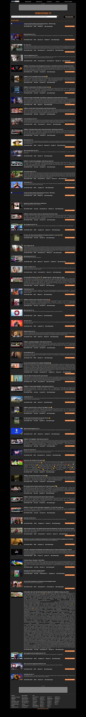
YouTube (36, 72)
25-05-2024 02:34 (28, 658)
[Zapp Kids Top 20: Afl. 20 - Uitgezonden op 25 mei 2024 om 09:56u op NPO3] (17, 523)
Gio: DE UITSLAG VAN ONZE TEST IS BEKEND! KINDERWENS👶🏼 (37, 363)
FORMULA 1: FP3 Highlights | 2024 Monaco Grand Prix (36, 439)
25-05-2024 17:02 (28, 381)
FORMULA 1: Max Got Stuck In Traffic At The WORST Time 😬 (38, 407)
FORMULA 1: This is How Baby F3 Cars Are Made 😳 (36, 76)
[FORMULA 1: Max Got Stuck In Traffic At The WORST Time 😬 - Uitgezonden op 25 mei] (17, 413)
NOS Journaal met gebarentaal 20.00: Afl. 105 (35, 663)
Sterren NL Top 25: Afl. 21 (30, 450)
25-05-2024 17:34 (28, 347)
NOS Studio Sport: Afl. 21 (29, 34)
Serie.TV (49, 707)
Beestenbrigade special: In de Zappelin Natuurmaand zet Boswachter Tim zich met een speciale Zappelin (49, 528)
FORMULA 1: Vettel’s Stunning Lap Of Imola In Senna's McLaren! (39, 497)
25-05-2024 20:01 (28, 145)
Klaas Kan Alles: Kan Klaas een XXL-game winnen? (36, 376)
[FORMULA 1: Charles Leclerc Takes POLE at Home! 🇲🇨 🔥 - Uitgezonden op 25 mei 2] (17, 305)
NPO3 (35, 187)
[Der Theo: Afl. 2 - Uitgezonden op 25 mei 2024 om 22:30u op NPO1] (17, 50)
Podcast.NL (49, 1)
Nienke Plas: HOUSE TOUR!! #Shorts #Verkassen (35, 203)
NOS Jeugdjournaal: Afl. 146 (30, 224)
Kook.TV (48, 178)
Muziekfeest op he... (15, 701)
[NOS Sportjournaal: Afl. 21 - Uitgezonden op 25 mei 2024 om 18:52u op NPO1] (17, 261)
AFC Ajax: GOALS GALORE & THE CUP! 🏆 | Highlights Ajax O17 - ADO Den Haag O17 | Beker (44, 277)
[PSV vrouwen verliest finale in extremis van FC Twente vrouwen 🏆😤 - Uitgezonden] (17, 491)
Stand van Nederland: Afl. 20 (30, 55)
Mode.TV (41, 705)
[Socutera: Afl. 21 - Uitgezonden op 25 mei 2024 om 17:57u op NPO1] (17, 326)
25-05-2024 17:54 (28, 336)
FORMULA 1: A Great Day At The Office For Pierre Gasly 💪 (37, 87)
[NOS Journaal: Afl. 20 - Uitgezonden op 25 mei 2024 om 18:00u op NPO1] (17, 315)
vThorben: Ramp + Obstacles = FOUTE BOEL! (34, 560)
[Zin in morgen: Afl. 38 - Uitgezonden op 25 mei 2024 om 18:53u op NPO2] (17, 251)
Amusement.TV (41, 50)
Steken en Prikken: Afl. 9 (30, 267)
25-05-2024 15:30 (28, 402)
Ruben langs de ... (25, 698)
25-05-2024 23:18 (28, 39)
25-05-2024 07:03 (28, 587)
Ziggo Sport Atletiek (15, 697)
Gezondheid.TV (36, 705)
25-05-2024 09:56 (28, 523)
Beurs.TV (34, 698)
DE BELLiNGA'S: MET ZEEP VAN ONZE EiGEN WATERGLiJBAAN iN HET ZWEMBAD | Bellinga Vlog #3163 (46, 592)
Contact (57, 1)
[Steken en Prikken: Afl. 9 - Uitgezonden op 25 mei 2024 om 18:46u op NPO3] (17, 272)
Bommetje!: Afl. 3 (28, 182)
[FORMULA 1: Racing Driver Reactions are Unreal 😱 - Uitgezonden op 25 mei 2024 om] (17, 481)
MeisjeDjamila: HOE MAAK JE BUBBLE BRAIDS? (34, 571)
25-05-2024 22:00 (28, 61)
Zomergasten (24, 707)
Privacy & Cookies (68, 1)
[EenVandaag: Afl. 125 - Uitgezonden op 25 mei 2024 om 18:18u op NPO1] (17, 294)
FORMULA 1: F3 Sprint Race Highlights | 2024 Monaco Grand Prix (39, 386)
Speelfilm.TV (57, 697)
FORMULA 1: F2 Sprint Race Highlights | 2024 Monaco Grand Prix (38, 161)
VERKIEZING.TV (43, 13)
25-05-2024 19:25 (28, 178)
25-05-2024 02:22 (28, 669)
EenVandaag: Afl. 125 (29, 289)
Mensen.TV (58, 61)
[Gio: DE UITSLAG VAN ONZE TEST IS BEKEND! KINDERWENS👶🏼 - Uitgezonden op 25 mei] (17, 368)
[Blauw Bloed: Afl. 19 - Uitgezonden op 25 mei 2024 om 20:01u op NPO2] (17, 145)
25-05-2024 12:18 (28, 455)
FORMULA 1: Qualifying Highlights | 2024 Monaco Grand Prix (37, 342)
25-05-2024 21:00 (28, 114)
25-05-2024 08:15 (28, 544)
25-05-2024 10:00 (28, 513)
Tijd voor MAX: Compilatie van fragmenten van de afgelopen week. (40, 581)
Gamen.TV (42, 567)
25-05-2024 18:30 (28, 285)
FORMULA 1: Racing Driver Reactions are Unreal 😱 (35, 475)
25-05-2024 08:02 (28, 555)
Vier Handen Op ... (25, 702)
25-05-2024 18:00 (28, 315)
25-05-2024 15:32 (28, 392)
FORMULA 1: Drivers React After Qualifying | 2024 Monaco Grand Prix (40, 108)
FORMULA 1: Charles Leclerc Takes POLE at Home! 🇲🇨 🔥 (37, 299)
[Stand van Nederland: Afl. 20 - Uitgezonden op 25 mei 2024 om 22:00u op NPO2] (17, 61)
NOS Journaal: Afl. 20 (29, 310)
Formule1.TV (42, 72)
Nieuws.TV (40, 104)
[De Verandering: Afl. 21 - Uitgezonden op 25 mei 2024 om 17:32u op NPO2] (17, 358)
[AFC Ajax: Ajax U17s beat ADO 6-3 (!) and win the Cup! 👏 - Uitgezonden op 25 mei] (17, 423)
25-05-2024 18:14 (28, 305)
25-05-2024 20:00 (28, 156)
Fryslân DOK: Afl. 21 (28, 397)
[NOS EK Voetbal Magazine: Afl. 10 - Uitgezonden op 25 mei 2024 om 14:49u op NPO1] (17, 434)
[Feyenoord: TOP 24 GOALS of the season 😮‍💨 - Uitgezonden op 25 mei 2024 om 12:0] (17, 465)
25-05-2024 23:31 (28, 26)
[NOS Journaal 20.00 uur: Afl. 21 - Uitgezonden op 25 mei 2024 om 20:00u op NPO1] (17, 156)
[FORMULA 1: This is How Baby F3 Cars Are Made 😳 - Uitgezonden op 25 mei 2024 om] (17, 82)
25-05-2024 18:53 (28, 252)
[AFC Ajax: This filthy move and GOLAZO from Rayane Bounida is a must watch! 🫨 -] (17, 240)
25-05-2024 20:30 (28, 135)
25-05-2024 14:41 (28, 446)
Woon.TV (56, 704)
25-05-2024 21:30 (28, 82)
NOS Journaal (24, 697)
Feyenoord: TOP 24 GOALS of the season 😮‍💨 (34, 460)
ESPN (35, 26)
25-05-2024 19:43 (28, 167)
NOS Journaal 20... (15, 702)
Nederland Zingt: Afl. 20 (29, 331)
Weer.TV (56, 702)
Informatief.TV (50, 50)
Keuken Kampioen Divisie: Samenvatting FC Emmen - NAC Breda (39, 193)
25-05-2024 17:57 (28, 326)
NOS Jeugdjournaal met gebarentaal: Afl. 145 (35, 653)
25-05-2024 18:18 (28, 294)
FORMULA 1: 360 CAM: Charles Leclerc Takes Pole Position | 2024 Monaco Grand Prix (43, 129)
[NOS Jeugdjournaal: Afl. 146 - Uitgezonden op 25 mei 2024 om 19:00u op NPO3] (17, 230)
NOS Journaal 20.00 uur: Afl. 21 (31, 150)
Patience (13, 700)
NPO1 (35, 39)
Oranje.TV (53, 145)
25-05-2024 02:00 (28, 679)
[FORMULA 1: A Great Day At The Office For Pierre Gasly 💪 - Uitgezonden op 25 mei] (17, 92)
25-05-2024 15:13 (28, 413)
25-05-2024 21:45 (28, 72)
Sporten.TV (40, 39)
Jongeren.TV (41, 187)
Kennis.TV (49, 124)
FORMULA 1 (13, 698)
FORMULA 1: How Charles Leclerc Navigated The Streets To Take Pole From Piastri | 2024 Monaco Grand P (49, 66)
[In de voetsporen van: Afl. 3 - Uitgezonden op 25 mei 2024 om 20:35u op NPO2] (17, 124)
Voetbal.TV (40, 26)
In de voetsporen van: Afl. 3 (30, 119)
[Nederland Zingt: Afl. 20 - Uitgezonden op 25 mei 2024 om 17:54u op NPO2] (17, 336)
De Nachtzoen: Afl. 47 (29, 674)
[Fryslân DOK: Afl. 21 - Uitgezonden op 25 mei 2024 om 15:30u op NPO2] (17, 402)
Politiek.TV (49, 704)
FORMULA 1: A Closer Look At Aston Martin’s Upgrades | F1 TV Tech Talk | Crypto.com (43, 507)
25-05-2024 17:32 (28, 358)
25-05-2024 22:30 (28, 50)
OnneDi (12, 705)
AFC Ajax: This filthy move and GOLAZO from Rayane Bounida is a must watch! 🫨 (43, 235)
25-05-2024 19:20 (28, 187)
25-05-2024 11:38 (28, 493)
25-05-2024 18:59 (28, 237)
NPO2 (35, 61)
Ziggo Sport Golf (14, 707)
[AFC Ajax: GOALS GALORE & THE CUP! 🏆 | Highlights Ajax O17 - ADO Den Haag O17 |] (17, 283)
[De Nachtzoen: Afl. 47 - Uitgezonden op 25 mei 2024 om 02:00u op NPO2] (17, 679)
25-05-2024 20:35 (28, 124)
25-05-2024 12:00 (28, 472)
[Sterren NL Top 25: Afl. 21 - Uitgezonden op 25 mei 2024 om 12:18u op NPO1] (17, 455)
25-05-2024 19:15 (28, 195)
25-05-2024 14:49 (28, 434)
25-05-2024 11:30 (28, 502)
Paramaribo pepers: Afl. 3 (30, 171)
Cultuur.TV (40, 145)
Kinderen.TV (41, 544)
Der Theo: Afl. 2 (27, 45)
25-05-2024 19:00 (28, 209)
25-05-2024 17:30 (28, 372)
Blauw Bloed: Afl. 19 (28, 140)
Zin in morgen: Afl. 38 (29, 245)
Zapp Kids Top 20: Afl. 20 (30, 518)
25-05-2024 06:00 (28, 649)
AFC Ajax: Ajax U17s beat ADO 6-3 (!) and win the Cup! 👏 (37, 418)
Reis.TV (48, 705)
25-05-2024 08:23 (28, 534)
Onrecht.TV (49, 701)
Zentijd (23, 704)
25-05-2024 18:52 (28, 261)
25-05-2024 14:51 (28, 420)
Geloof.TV (40, 336)
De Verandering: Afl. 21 (29, 352)
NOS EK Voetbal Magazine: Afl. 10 (31, 428)
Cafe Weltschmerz (15, 704)
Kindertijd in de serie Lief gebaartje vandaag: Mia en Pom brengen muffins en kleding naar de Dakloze (48, 539)
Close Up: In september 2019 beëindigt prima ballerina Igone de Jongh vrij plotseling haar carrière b (48, 549)
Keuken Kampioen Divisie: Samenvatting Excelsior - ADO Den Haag (39, 23)
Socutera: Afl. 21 (28, 321)
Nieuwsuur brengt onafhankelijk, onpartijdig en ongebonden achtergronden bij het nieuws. (46, 97)
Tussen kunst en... (25, 705)
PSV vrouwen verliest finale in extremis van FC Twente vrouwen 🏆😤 (40, 486)
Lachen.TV (42, 702)
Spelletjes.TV (57, 698)
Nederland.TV (39, 1)
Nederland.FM (28, 1)
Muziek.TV (46, 336)
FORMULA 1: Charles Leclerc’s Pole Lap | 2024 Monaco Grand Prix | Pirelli (40, 214)
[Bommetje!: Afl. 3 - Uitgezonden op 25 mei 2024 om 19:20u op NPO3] (17, 187)
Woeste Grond (25, 700)
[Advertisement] (43, 8)
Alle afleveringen (48, 26)
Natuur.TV (49, 272)
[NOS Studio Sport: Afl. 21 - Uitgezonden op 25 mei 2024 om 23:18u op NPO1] (17, 39)
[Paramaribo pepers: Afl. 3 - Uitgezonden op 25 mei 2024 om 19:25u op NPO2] (17, 177)
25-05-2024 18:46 (28, 272)
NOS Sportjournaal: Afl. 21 (30, 256)
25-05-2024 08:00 (28, 567)
